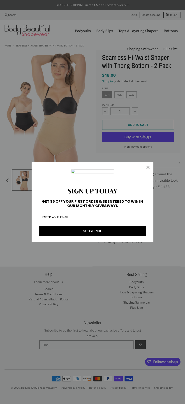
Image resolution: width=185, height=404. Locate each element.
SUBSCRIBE (92, 231)
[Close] (148, 167)
